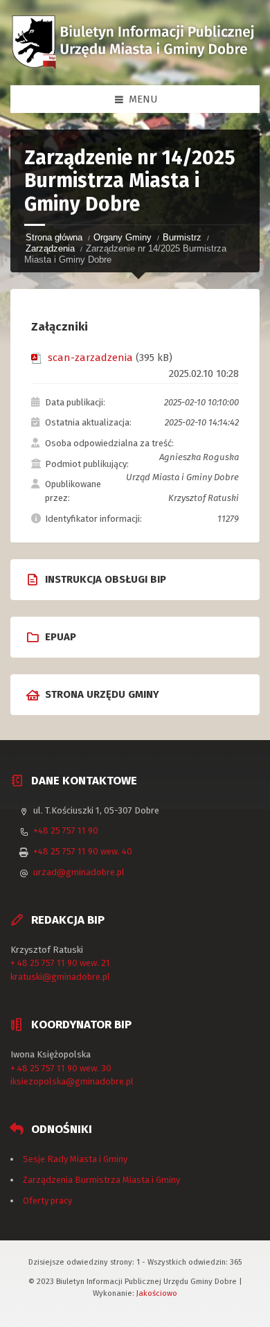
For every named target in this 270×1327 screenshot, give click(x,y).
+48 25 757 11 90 (65, 830)
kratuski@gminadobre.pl (60, 977)
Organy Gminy (122, 237)
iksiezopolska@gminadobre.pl (72, 1081)
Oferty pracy (47, 1200)
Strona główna (54, 237)
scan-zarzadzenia (90, 357)
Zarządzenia (50, 248)
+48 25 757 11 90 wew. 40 (82, 851)
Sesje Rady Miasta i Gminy (75, 1159)
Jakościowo (156, 1293)
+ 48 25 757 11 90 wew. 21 (60, 963)
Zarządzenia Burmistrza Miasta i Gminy (101, 1180)
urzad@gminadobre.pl (79, 872)
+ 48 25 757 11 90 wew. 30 (60, 1068)
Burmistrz (182, 237)
